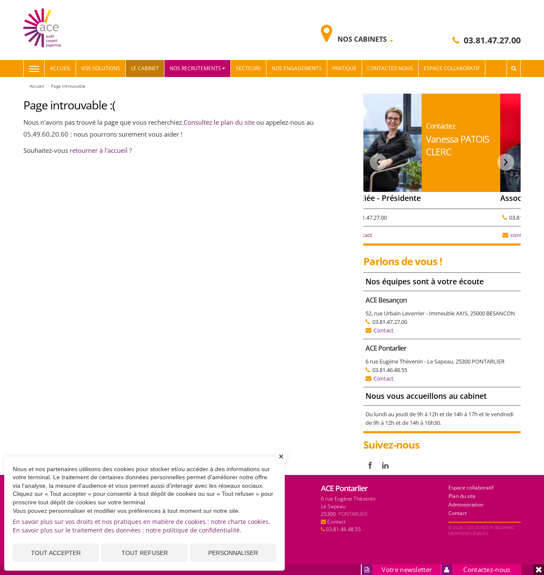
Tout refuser (145, 552)
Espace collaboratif (452, 68)
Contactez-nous (390, 68)
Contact (384, 330)
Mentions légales (468, 533)
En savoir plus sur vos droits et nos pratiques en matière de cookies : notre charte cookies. (141, 522)
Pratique (344, 68)
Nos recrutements (195, 68)
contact (385, 235)
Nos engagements (297, 68)
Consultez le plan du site (220, 122)
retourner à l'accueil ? (101, 150)
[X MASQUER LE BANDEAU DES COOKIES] (281, 461)
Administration (465, 504)
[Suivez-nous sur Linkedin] (385, 465)
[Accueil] (42, 27)
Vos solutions (100, 68)
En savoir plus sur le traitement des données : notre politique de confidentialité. (127, 530)
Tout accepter (56, 552)
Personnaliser (233, 552)
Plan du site (462, 496)
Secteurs (248, 68)
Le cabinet (145, 68)
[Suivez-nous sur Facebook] (370, 465)
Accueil (60, 68)
